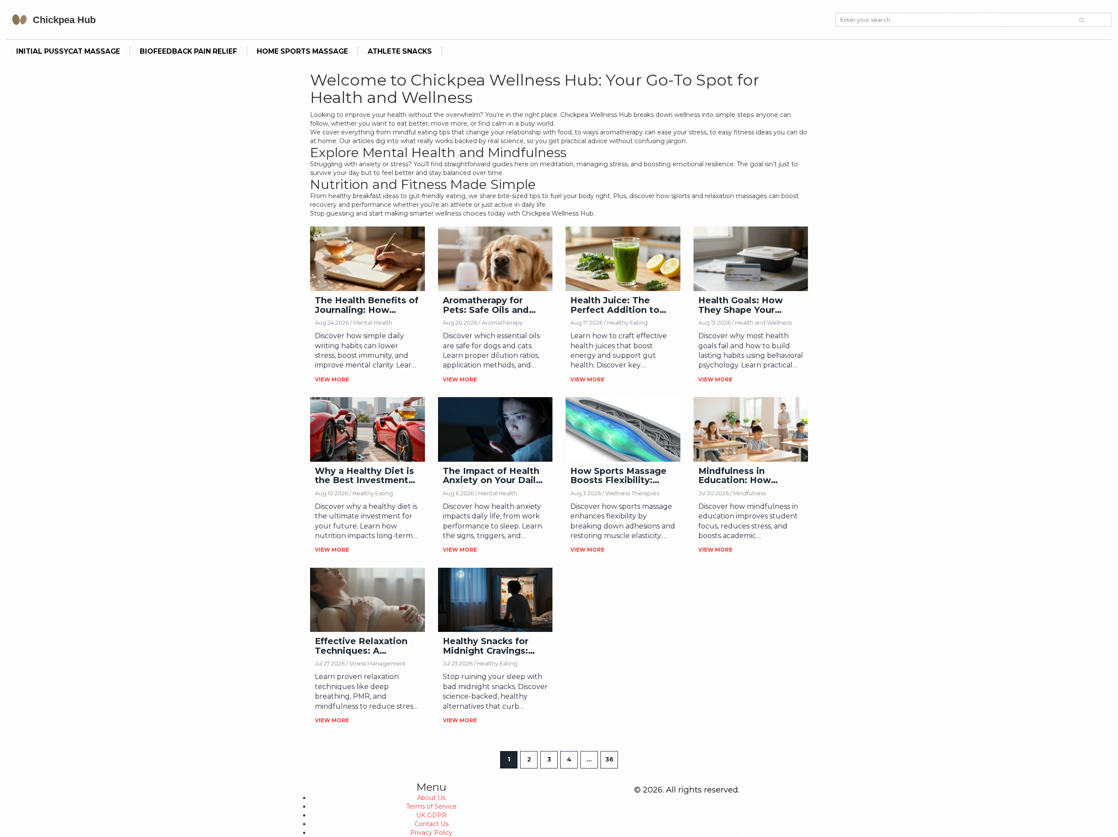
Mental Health (372, 322)
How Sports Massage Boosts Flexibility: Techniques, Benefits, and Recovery (619, 476)
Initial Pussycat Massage (68, 51)
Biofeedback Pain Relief (188, 51)
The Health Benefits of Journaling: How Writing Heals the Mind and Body (366, 305)
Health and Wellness (763, 322)
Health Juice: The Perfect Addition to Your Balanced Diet (614, 305)
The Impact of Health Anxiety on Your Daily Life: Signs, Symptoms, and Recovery (494, 476)
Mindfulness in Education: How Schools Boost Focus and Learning (746, 476)
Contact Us (431, 824)
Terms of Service (431, 806)
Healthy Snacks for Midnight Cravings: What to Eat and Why (492, 646)
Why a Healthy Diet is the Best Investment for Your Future (364, 476)
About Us (431, 798)
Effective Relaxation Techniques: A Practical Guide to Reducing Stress (361, 646)
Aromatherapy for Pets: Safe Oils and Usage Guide (486, 305)
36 (609, 759)
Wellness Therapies (632, 493)
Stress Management (377, 663)
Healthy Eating (627, 322)
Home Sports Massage (302, 51)
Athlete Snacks (400, 51)
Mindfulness (749, 493)
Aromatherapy (502, 322)
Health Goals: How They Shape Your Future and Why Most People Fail (747, 305)
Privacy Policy (431, 833)
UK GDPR (431, 815)
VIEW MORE (332, 379)
